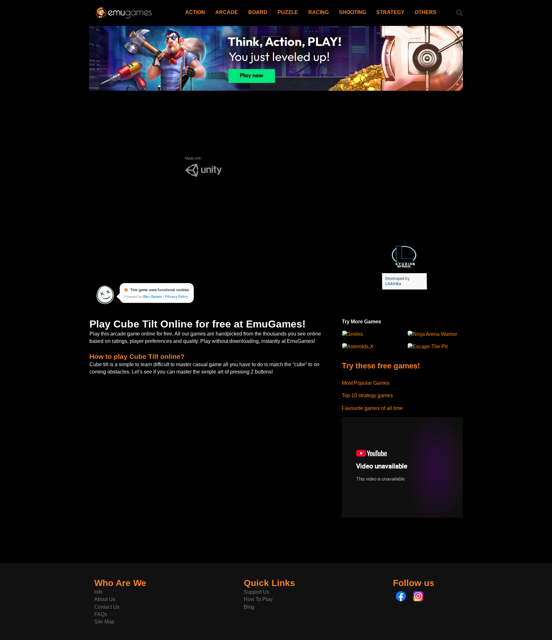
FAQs (100, 614)
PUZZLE (288, 12)
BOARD (257, 12)
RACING (318, 12)
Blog (249, 607)
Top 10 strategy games (367, 395)
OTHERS (425, 12)
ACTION (195, 12)
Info (98, 592)
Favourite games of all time (372, 408)
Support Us (256, 592)
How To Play (258, 599)
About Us (104, 599)
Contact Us (106, 607)
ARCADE (226, 12)
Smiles (355, 334)
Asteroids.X (360, 346)
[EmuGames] (123, 10)
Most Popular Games (365, 383)
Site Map (104, 621)
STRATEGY (390, 12)
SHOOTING (352, 12)
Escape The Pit (430, 346)
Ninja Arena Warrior (435, 334)
